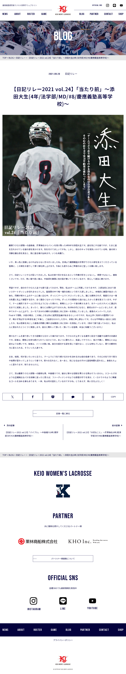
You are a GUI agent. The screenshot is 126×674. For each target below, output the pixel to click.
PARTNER (94, 14)
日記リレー (21, 57)
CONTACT (108, 14)
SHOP (121, 14)
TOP (4, 57)
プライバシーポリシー (63, 640)
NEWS (5, 14)
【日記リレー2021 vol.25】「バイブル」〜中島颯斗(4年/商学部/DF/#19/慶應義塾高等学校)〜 (31, 434)
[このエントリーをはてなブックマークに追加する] (93, 396)
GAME (44, 14)
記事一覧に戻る (63, 413)
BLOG (81, 14)
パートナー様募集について (63, 558)
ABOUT (17, 14)
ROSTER (31, 14)
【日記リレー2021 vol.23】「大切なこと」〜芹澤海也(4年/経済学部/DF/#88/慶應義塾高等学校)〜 (93, 434)
